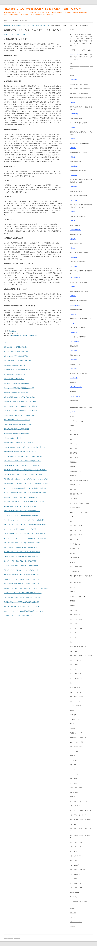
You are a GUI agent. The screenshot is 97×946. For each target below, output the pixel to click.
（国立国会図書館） (75, 230)
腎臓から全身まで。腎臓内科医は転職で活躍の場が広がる (21, 547)
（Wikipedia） (74, 332)
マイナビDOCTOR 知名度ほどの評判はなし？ (18, 615)
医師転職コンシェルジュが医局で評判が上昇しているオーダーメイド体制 (26, 588)
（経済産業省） (74, 186)
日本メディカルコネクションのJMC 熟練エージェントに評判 (22, 597)
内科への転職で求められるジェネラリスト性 (17, 420)
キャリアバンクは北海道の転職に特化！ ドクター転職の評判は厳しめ (25, 488)
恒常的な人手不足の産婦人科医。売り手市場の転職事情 (20, 497)
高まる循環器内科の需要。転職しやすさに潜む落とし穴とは (22, 543)
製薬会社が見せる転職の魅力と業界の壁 (16, 392)
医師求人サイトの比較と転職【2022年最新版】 (16, 20)
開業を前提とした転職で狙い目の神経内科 (16, 383)
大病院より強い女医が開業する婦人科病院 (16, 433)
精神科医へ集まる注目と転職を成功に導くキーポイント (20, 451)
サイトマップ (73, 917)
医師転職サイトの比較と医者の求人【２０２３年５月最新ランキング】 (44, 9)
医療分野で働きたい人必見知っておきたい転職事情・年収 (21, 570)
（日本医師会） (74, 113)
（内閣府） (73, 127)
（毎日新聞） (73, 368)
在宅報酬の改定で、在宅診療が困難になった (17, 370)
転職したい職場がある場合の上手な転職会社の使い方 (20, 397)
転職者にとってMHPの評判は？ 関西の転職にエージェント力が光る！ (25, 470)
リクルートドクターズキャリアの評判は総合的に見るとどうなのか (24, 611)
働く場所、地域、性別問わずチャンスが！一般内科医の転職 (22, 552)
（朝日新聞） (73, 350)
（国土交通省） (74, 200)
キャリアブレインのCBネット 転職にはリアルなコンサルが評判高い (24, 502)
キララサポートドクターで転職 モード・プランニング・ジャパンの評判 (26, 483)
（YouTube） (73, 378)
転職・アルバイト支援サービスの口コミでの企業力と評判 (21, 406)
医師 (17, 34)
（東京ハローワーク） (76, 314)
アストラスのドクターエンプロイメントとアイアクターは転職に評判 (24, 520)
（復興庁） (73, 139)
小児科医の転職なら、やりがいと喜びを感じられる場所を (21, 506)
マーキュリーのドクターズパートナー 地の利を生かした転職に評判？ (25, 538)
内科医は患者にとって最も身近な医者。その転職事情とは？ (22, 511)
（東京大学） (73, 266)
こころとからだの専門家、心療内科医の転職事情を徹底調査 (22, 515)
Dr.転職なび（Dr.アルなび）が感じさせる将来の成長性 (20, 401)
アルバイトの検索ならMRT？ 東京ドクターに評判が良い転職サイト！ (25, 447)
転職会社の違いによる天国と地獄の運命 (16, 347)
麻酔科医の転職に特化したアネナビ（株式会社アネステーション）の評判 (26, 479)
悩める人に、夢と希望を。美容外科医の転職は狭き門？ (20, 561)
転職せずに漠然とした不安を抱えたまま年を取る (18, 442)
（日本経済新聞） (75, 341)
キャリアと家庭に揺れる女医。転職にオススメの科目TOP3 (21, 584)
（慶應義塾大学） (75, 257)
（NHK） (72, 323)
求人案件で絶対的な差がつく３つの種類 (16, 351)
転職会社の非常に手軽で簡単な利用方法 (16, 356)
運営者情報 (73, 913)
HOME (6, 34)
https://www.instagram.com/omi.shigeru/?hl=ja (23, 335)
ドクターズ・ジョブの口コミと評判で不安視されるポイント (22, 410)
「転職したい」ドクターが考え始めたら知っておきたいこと (22, 579)
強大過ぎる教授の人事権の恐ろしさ (14, 374)
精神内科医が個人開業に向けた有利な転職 (16, 429)
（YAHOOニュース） (76, 396)
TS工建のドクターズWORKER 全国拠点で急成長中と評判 (21, 602)
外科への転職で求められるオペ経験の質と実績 (18, 424)
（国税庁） (73, 239)
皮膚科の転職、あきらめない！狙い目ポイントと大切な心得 (22, 465)
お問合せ (72, 926)
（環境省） (73, 211)
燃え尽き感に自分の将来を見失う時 (14, 365)
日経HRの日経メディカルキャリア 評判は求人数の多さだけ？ (22, 593)
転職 (12, 34)
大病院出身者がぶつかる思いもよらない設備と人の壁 (20, 415)
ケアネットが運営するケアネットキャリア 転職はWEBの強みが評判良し (26, 492)
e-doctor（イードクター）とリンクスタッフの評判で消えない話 (23, 474)
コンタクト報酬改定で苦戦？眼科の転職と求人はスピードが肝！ (23, 456)
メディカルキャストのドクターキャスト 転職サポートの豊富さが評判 (25, 524)
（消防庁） (73, 287)
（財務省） (73, 157)
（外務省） (73, 148)
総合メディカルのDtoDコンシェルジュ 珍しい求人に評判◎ (22, 606)
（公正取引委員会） (75, 277)
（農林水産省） (74, 175)
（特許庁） (73, 296)
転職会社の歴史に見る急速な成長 (14, 379)
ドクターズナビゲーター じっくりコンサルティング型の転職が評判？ (25, 533)
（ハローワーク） (75, 305)
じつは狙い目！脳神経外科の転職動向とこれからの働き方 (21, 565)
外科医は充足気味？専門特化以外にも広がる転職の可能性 (21, 556)
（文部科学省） (74, 166)
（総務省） (73, 102)
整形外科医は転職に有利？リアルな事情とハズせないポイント (22, 461)
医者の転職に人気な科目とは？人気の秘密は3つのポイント (21, 574)
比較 (23, 34)
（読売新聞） (73, 359)
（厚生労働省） (74, 79)
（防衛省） (73, 220)
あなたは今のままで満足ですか (13, 438)
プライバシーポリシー (76, 922)
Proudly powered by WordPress (12, 938)
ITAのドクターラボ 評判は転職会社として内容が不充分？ (21, 529)
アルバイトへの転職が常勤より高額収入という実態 (19, 388)
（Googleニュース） (76, 387)
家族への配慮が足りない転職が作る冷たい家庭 (18, 360)
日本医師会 (12, 331)
